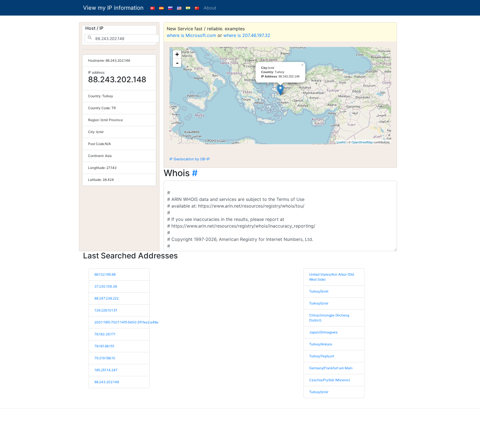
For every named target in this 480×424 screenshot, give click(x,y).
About (210, 8)
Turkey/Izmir (318, 303)
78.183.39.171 (105, 334)
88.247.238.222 (106, 298)
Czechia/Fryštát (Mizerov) (329, 380)
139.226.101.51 (105, 310)
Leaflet (341, 142)
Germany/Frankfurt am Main (330, 368)
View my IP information (113, 7)
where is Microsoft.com (191, 35)
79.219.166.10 (104, 358)
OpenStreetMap (362, 142)
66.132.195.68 (105, 274)
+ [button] (177, 54)
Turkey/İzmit (318, 291)
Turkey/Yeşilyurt (321, 356)
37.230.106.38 (105, 286)
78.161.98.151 (104, 346)
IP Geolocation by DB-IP (189, 159)
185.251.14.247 (106, 370)
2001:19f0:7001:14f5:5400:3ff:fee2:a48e (126, 322)
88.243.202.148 (106, 382)
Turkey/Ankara (320, 344)
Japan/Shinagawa (323, 332)
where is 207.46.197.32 (246, 35)
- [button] (177, 63)
